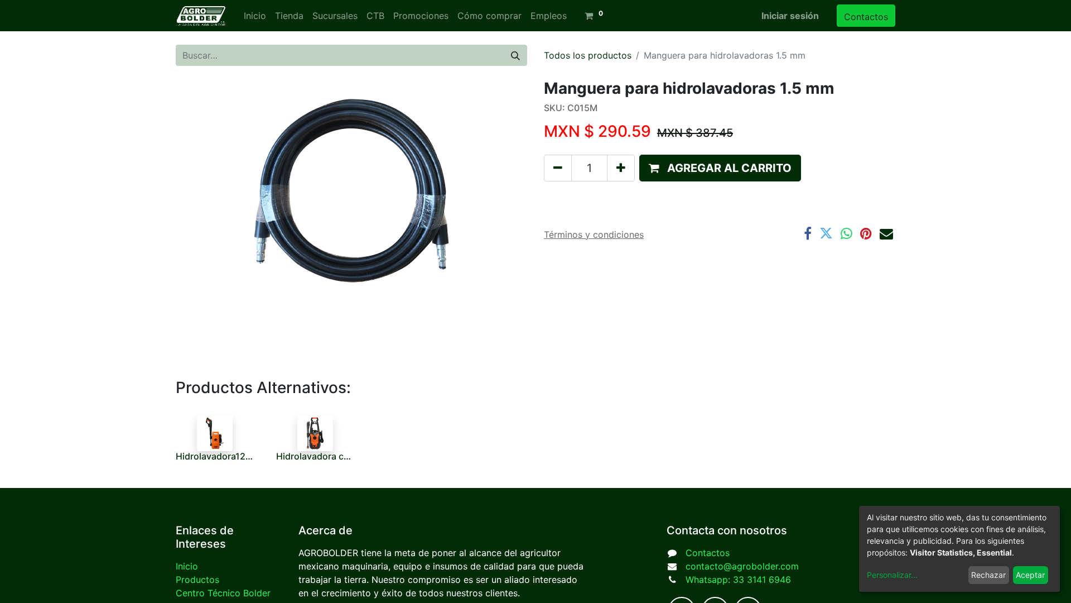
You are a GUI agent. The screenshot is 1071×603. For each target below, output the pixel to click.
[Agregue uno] (621, 168)
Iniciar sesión (790, 15)
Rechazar (988, 575)
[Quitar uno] (558, 168)
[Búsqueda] (515, 55)
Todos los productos (587, 55)
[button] (720, 168)
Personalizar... (892, 575)
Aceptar (1030, 575)
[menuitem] (255, 15)
